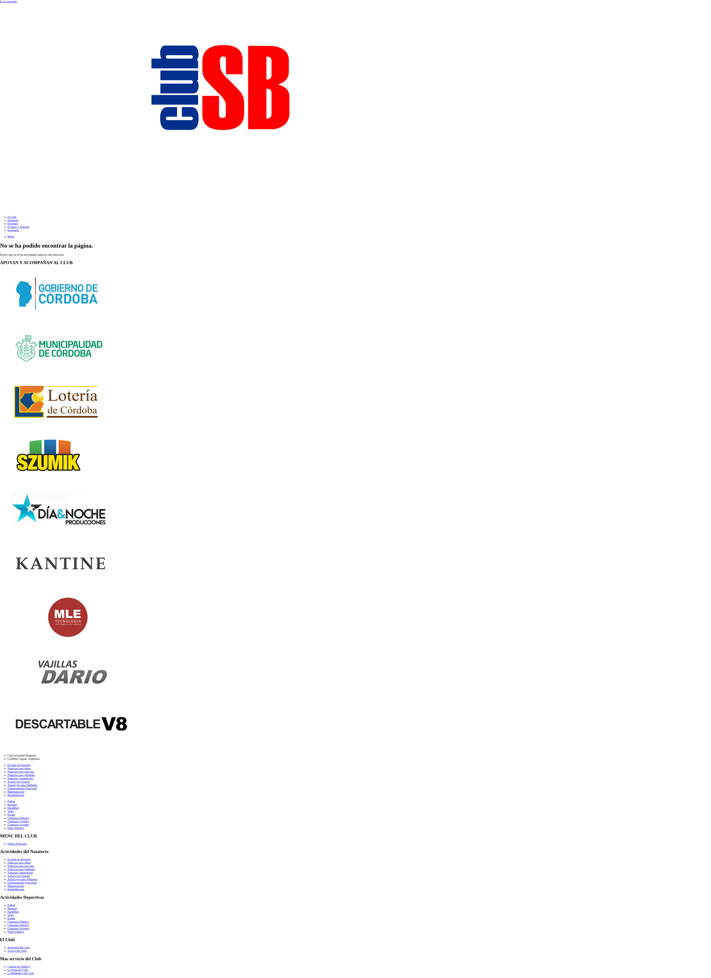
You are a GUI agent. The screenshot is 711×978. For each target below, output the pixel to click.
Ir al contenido (8, 1)
